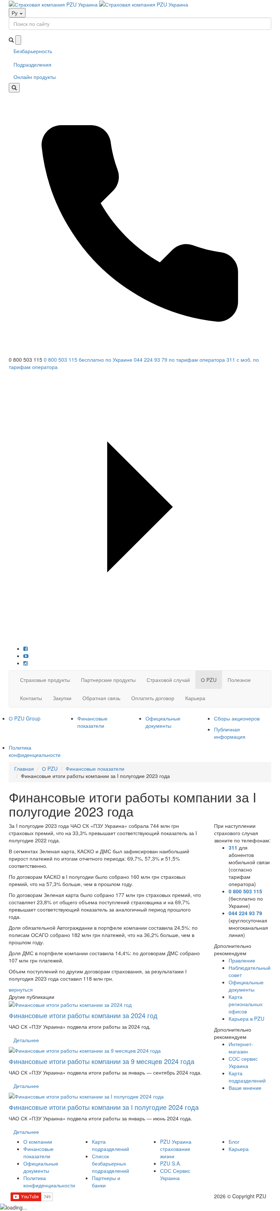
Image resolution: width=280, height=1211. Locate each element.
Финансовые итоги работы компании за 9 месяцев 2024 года (101, 1061)
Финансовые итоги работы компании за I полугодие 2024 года (104, 1107)
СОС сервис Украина (243, 1062)
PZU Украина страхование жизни (175, 1149)
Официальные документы (162, 722)
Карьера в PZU (246, 1018)
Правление (242, 960)
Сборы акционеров (237, 718)
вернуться (21, 989)
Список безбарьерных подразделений (110, 1163)
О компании (37, 1141)
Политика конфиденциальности (35, 751)
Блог (234, 1141)
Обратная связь (101, 698)
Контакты (31, 698)
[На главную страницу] (98, 3)
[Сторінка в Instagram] (25, 663)
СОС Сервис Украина (175, 1174)
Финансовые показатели (92, 722)
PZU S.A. (170, 1163)
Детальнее (26, 1040)
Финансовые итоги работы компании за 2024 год (83, 1015)
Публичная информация (229, 733)
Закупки (62, 698)
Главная (24, 768)
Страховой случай (168, 679)
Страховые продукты (45, 679)
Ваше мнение (245, 1087)
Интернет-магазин (241, 1047)
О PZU (209, 679)
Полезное (239, 679)
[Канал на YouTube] (25, 655)
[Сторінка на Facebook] (25, 648)
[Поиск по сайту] (14, 87)
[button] (140, 368)
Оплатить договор (152, 698)
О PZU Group (24, 718)
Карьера (195, 698)
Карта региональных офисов (245, 1004)
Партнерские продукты (108, 679)
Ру (15, 12)
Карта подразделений (247, 1076)
